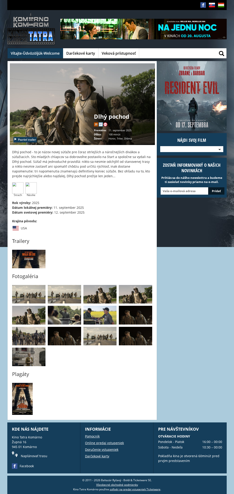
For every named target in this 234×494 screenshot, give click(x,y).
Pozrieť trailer (27, 140)
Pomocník (92, 436)
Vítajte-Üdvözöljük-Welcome (35, 53)
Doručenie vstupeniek (101, 449)
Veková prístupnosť (119, 53)
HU (220, 12)
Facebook (27, 466)
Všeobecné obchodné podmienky (117, 485)
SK (210, 12)
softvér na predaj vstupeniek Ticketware (135, 489)
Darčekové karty (80, 53)
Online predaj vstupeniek (104, 443)
